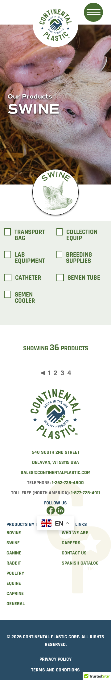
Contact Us (74, 553)
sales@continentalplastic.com (56, 472)
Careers (71, 543)
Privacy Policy (55, 659)
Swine (13, 543)
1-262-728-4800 (68, 483)
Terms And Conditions (55, 670)
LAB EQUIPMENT (30, 258)
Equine (13, 583)
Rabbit (13, 563)
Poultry (15, 573)
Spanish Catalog (80, 563)
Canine (13, 553)
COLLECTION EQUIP (81, 235)
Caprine (15, 593)
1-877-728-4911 (85, 493)
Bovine (13, 533)
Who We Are (75, 533)
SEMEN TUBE (84, 278)
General (15, 603)
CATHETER (28, 278)
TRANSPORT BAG (29, 235)
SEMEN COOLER (25, 298)
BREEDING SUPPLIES (79, 258)
